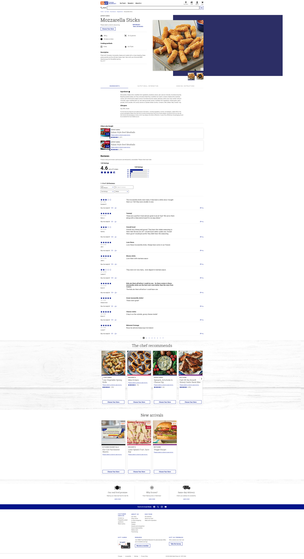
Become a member (143, 546)
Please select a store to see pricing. (120, 135)
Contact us (121, 518)
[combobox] (107, 187)
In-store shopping (136, 520)
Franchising (134, 532)
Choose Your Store (108, 29)
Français (120, 556)
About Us (138, 3)
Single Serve (120, 11)
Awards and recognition (138, 526)
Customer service (122, 514)
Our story (133, 516)
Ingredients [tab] (115, 86)
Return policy (121, 524)
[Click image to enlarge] (178, 45)
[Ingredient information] (129, 91)
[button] (138, 170)
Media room (134, 530)
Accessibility (128, 556)
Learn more (117, 499)
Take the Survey (176, 544)
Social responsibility (136, 528)
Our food (107, 11)
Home (102, 11)
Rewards (130, 3)
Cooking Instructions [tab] (185, 86)
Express (133, 522)
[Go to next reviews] (163, 338)
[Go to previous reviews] (141, 338)
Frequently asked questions (122, 521)
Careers (133, 524)
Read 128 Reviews (138, 26)
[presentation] (115, 86)
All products (113, 11)
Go (202, 8)
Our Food (122, 3)
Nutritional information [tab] (148, 86)
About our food (149, 518)
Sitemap (136, 556)
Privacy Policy (144, 556)
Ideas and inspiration (151, 520)
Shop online (134, 518)
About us (135, 514)
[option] (113, 379)
